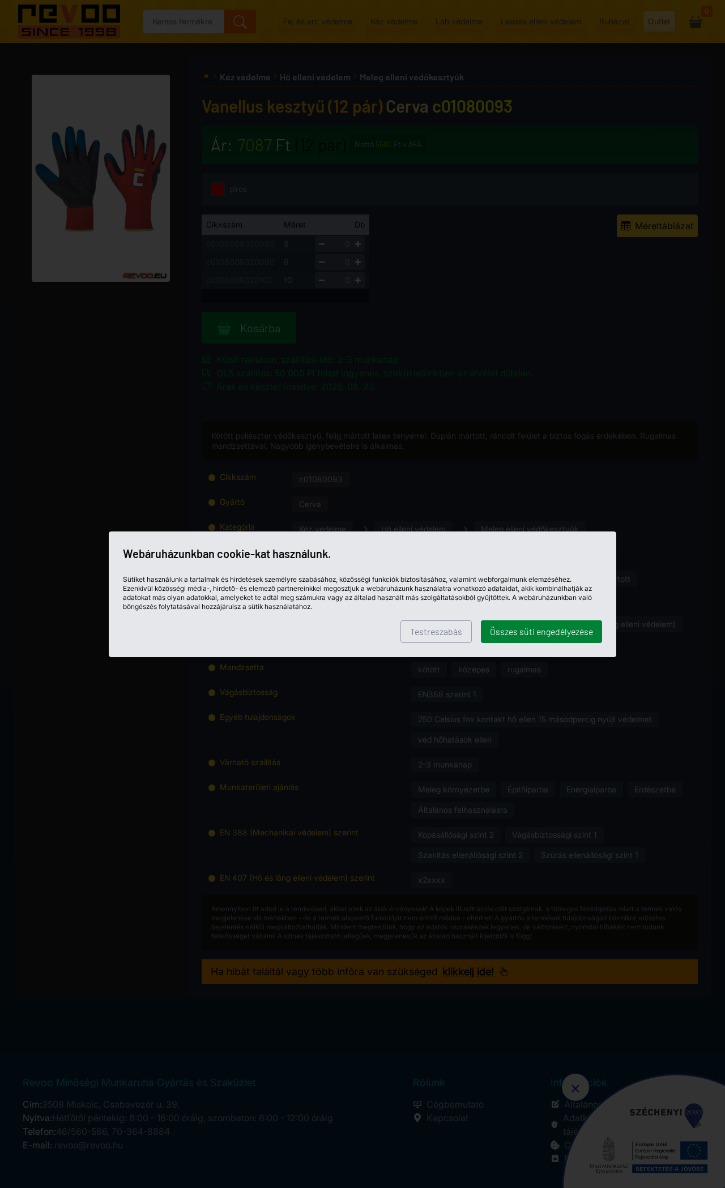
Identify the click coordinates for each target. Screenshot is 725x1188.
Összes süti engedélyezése (541, 631)
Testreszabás (436, 631)
